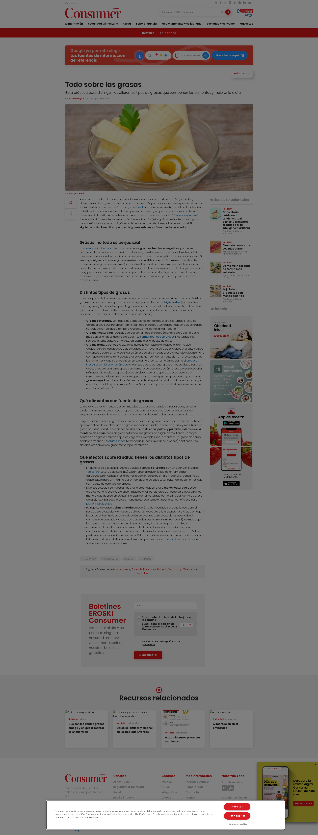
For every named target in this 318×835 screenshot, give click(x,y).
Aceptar (237, 806)
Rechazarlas (237, 815)
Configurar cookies (238, 824)
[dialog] (165, 815)
